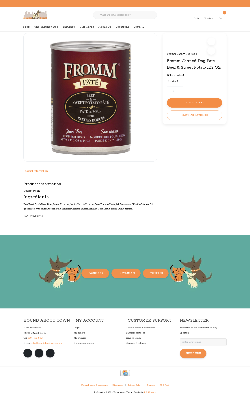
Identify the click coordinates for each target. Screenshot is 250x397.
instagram (127, 273)
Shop (26, 27)
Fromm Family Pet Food (182, 54)
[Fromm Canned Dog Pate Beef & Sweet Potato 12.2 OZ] (90, 97)
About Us (104, 27)
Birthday (69, 27)
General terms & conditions (94, 385)
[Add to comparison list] (211, 51)
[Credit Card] (125, 373)
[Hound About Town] (35, 14)
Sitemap (150, 385)
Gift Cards (87, 27)
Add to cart (194, 102)
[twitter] (50, 353)
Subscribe (193, 353)
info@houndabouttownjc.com (46, 343)
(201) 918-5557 (35, 338)
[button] (211, 41)
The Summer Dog (46, 27)
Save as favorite (195, 115)
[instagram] (39, 353)
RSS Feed (164, 385)
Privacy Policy (134, 385)
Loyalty (139, 27)
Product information (35, 171)
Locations (122, 27)
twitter (156, 273)
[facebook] (27, 353)
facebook (96, 273)
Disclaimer (118, 385)
